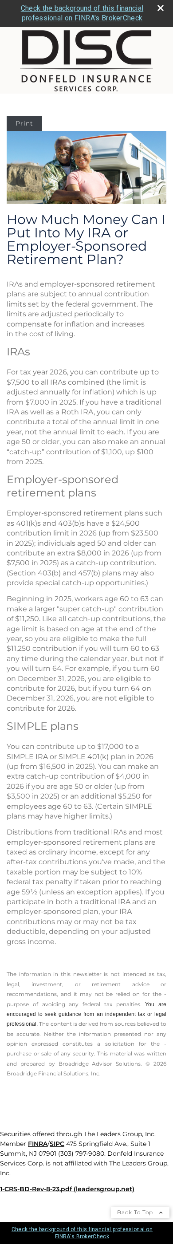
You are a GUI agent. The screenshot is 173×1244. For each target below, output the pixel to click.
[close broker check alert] (160, 8)
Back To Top (136, 1212)
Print (24, 123)
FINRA (37, 1144)
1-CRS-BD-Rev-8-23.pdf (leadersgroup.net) (67, 1189)
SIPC (57, 1144)
